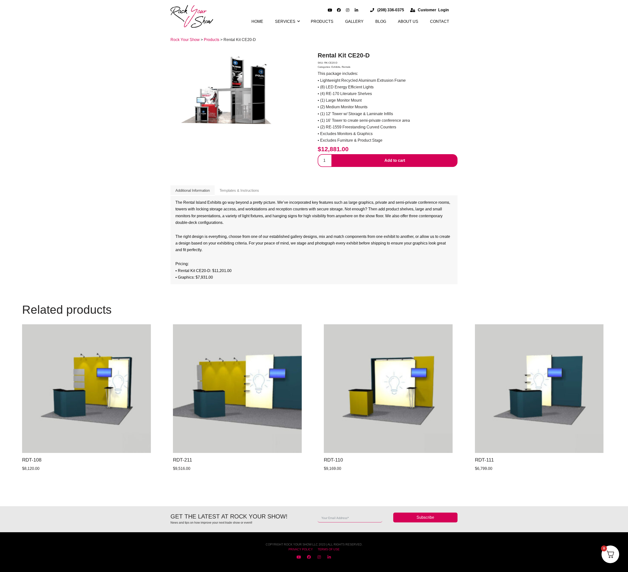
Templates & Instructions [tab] (239, 190)
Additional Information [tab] (192, 190)
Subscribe (425, 517)
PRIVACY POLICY (300, 549)
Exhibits (335, 67)
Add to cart (394, 160)
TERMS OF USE (329, 549)
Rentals (346, 67)
